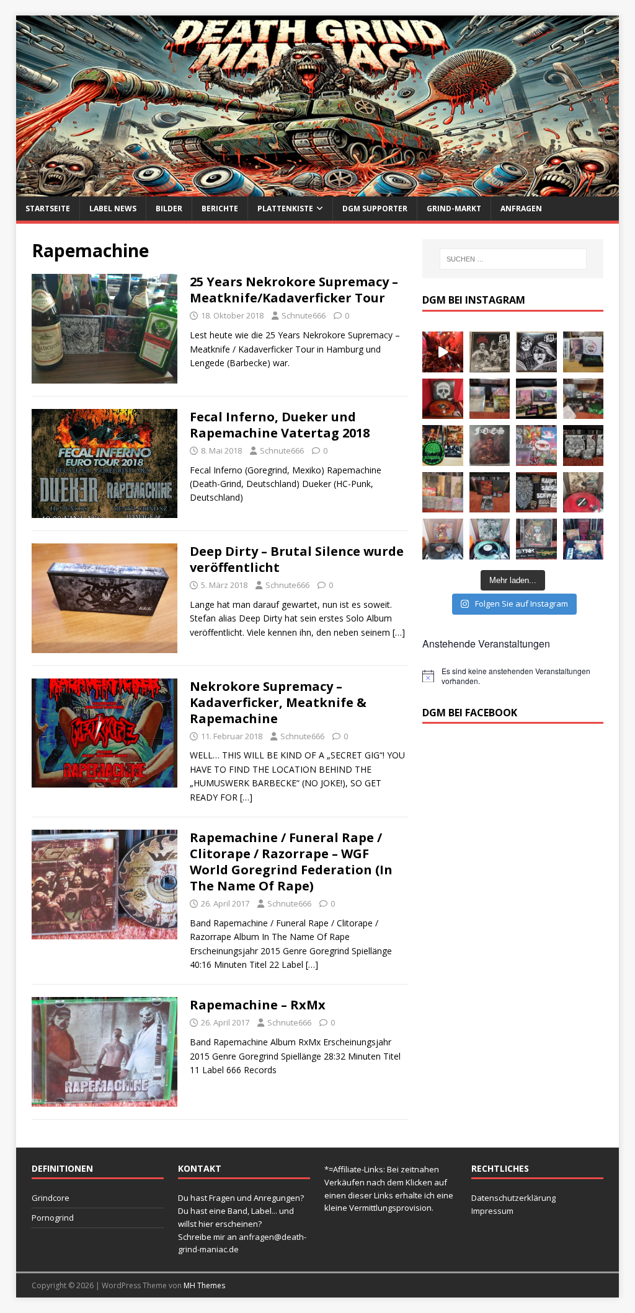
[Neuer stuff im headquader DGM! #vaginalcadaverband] (536, 399)
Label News (112, 208)
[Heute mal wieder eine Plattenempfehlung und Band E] (583, 352)
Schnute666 (304, 315)
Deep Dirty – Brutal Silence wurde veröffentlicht (297, 559)
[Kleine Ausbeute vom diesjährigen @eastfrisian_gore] (442, 445)
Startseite (47, 208)
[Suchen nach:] (513, 259)
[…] (399, 632)
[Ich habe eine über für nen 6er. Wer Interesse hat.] (489, 445)
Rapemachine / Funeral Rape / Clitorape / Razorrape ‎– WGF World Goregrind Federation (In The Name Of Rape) (291, 861)
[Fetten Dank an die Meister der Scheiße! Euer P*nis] (536, 492)
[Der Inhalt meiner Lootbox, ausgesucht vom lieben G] (489, 492)
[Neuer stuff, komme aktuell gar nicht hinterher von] (489, 399)
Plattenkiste (285, 208)
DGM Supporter (374, 208)
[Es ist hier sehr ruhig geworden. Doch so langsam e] (442, 492)
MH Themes (204, 1285)
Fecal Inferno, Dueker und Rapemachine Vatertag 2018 (280, 424)
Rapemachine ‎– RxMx (258, 1004)
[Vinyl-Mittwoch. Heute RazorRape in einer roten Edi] (583, 492)
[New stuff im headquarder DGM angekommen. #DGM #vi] (536, 445)
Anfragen (521, 208)
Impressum (492, 1210)
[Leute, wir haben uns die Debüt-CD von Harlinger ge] (536, 352)
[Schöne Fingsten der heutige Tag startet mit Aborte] (442, 539)
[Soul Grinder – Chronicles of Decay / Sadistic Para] (489, 352)
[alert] (512, 676)
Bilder (169, 208)
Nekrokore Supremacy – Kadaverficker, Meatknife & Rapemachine (278, 702)
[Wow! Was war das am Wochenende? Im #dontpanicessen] (442, 399)
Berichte (220, 208)
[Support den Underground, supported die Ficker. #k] (583, 445)
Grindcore (50, 1197)
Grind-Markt (454, 208)
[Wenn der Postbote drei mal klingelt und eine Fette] (583, 539)
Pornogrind (53, 1217)
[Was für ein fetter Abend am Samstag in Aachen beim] (583, 399)
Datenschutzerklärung (513, 1197)
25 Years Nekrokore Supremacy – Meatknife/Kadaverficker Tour (294, 289)
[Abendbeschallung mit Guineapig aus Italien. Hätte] (489, 539)
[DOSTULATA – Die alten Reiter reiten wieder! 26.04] (442, 352)
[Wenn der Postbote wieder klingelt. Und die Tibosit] (536, 539)
